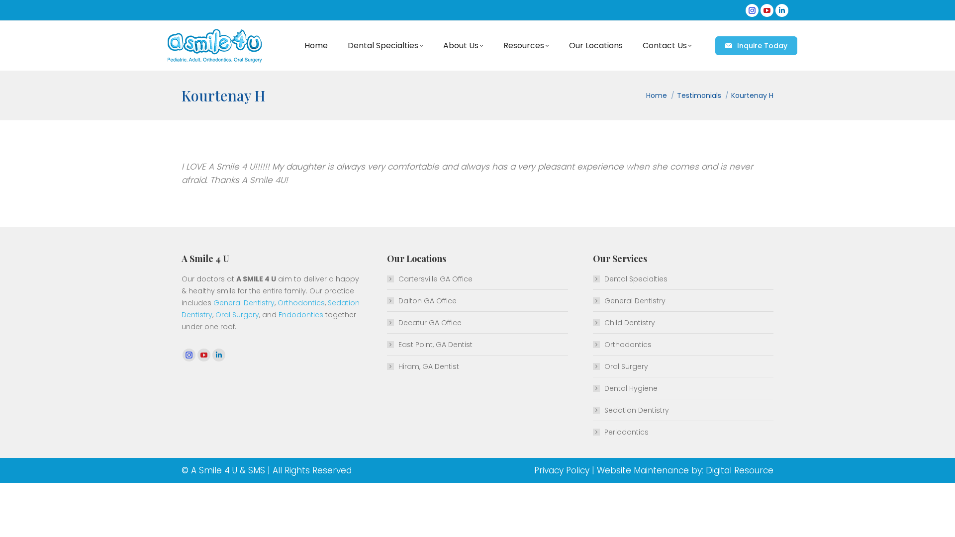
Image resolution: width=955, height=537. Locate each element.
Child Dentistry (629, 323)
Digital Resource (739, 470)
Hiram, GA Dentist (428, 366)
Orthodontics (301, 303)
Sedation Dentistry (636, 410)
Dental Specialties (636, 279)
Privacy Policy (561, 470)
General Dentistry (244, 303)
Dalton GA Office (427, 301)
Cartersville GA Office (435, 279)
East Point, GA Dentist (435, 345)
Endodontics (301, 315)
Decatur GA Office (430, 323)
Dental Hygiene (631, 388)
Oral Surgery (237, 315)
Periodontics (626, 432)
